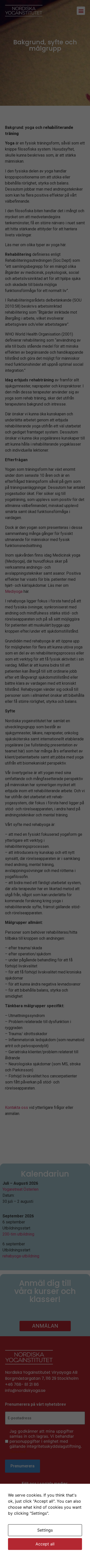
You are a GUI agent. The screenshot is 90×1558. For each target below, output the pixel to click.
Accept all (45, 1543)
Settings (45, 1530)
